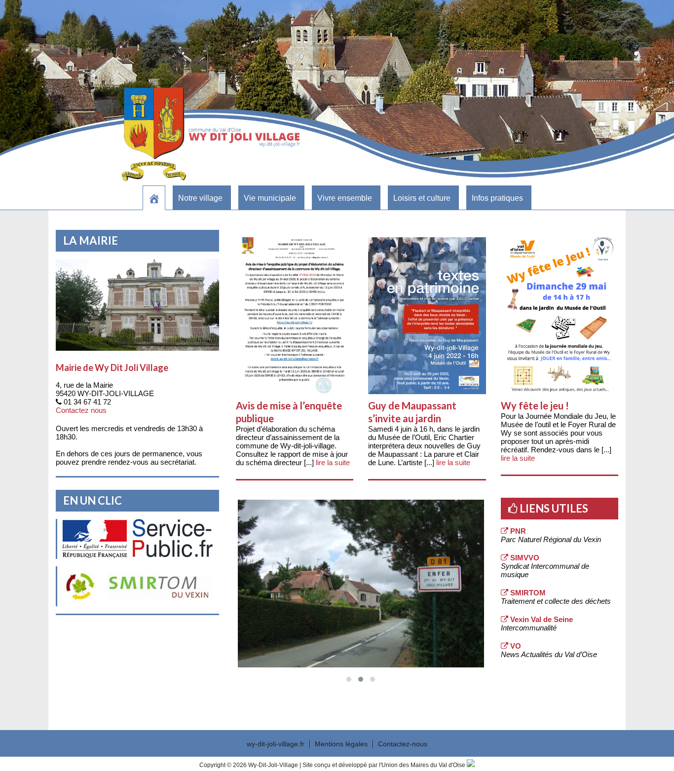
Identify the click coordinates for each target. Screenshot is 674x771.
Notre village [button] (200, 198)
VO (514, 646)
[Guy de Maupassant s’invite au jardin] (427, 315)
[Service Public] (137, 539)
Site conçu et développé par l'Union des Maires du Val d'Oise (383, 765)
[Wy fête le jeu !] (559, 315)
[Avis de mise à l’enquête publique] (294, 315)
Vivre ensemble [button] (344, 198)
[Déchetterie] (137, 586)
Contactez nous (81, 410)
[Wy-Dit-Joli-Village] (154, 197)
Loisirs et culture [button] (421, 198)
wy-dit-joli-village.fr (275, 744)
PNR (517, 531)
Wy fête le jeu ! (535, 405)
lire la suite (333, 462)
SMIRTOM (527, 592)
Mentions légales (341, 744)
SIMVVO (523, 557)
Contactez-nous (402, 744)
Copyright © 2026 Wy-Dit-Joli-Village (249, 765)
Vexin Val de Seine (540, 619)
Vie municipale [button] (270, 198)
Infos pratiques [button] (497, 198)
